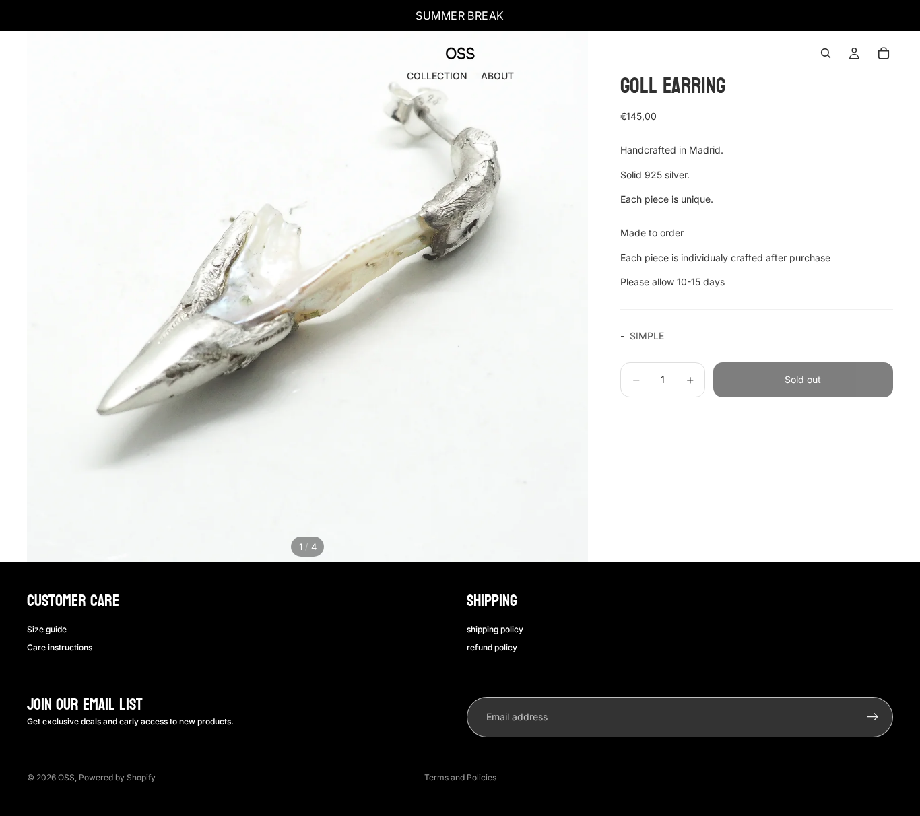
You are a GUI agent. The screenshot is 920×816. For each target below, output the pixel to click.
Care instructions (59, 647)
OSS (66, 777)
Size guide (47, 629)
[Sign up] (873, 717)
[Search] (826, 53)
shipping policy (495, 629)
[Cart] (883, 53)
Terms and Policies (460, 777)
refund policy (492, 647)
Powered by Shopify (117, 777)
